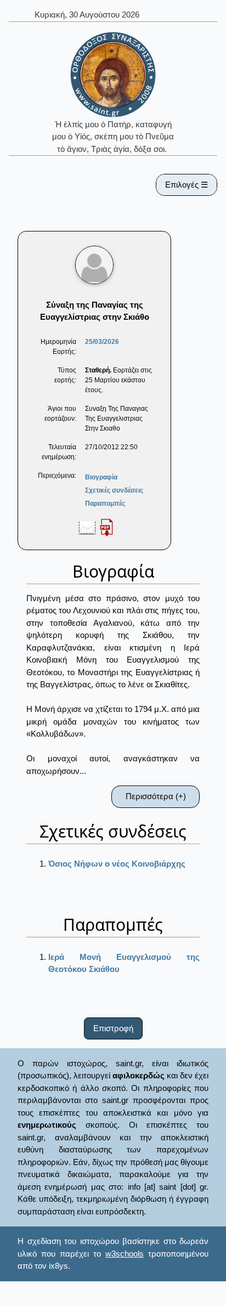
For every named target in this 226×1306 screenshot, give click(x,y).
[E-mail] (87, 527)
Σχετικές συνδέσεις (114, 490)
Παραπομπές (105, 503)
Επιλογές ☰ (186, 184)
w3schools (124, 1253)
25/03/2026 (102, 342)
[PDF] (106, 527)
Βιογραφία (101, 477)
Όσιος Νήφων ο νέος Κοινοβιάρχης (116, 863)
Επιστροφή (113, 1028)
